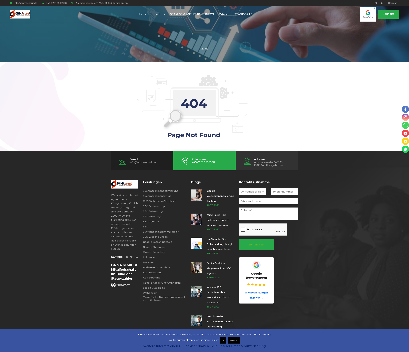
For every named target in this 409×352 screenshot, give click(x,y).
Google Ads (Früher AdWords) (162, 282)
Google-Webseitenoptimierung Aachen (220, 196)
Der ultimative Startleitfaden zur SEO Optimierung (220, 321)
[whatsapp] (405, 149)
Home (142, 14)
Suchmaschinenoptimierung (160, 190)
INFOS (209, 14)
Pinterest (148, 262)
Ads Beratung (151, 277)
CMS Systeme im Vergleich (159, 201)
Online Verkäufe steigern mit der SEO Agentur (219, 268)
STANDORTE (243, 14)
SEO (145, 226)
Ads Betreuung (152, 272)
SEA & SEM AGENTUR (185, 14)
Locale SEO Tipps (154, 287)
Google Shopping (154, 246)
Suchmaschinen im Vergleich (161, 231)
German (392, 3)
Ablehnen (234, 340)
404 (204, 49)
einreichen (256, 244)
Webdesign (150, 292)
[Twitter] (376, 3)
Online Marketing (154, 252)
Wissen (224, 14)
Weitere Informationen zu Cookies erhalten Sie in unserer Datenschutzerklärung (204, 346)
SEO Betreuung (153, 211)
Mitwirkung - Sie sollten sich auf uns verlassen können (218, 220)
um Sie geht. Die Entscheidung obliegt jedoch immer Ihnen (219, 244)
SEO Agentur (151, 221)
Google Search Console (157, 241)
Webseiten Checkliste (156, 267)
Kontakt (388, 14)
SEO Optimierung (154, 206)
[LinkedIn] (382, 3)
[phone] (405, 125)
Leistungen (152, 182)
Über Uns (158, 14)
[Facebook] (371, 3)
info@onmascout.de (25, 3)
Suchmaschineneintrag (157, 195)
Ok (223, 340)
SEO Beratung (152, 216)
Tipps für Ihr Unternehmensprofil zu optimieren (164, 299)
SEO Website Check (155, 236)
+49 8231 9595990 (56, 3)
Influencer (149, 257)
